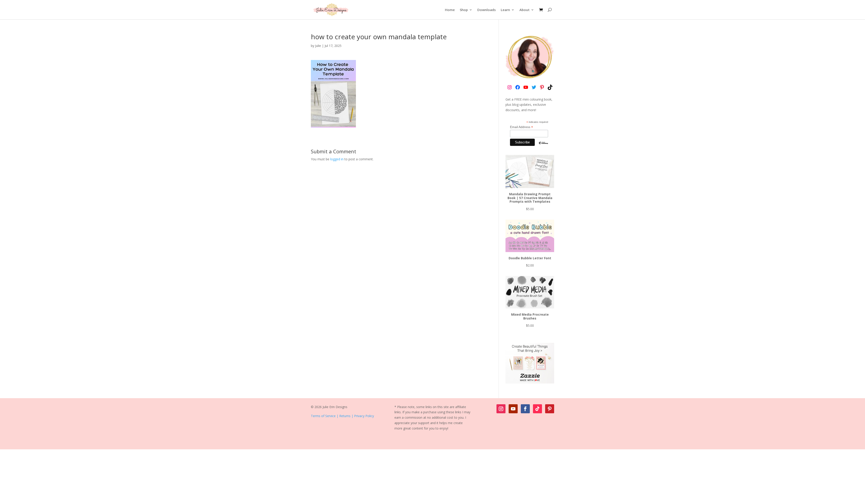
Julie (318, 46)
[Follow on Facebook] (525, 408)
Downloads (486, 9)
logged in (337, 159)
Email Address (521, 127)
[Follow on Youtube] (513, 408)
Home (450, 9)
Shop (464, 9)
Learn (505, 9)
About (524, 9)
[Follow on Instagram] (500, 408)
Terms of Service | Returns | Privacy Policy (342, 416)
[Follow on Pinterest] (549, 408)
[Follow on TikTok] (537, 408)
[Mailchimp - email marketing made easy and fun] (543, 146)
